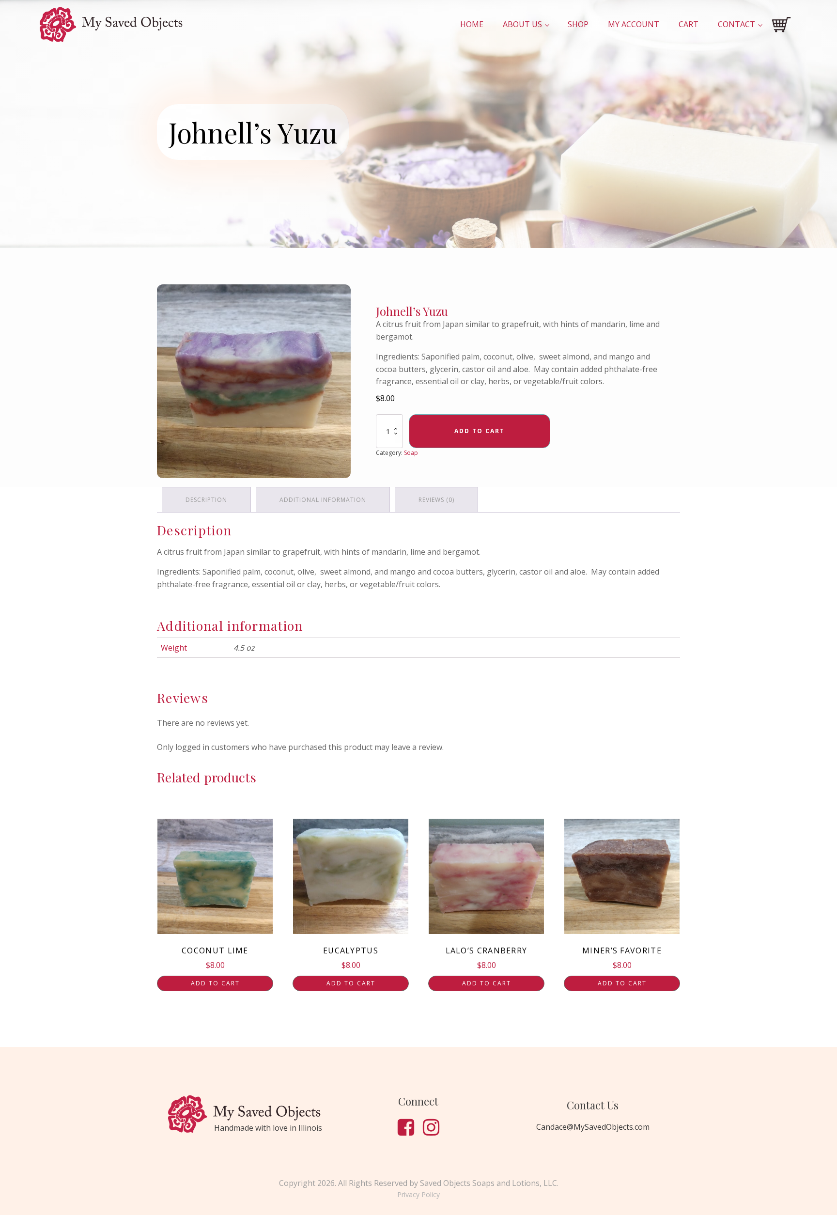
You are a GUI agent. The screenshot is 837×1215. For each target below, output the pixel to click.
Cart (688, 24)
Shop (578, 24)
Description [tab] (206, 500)
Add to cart (479, 431)
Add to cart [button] (215, 983)
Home (471, 24)
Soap (411, 453)
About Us (522, 24)
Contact (736, 24)
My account (633, 24)
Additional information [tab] (322, 500)
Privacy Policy (418, 1194)
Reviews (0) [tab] (436, 500)
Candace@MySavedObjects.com (593, 1127)
